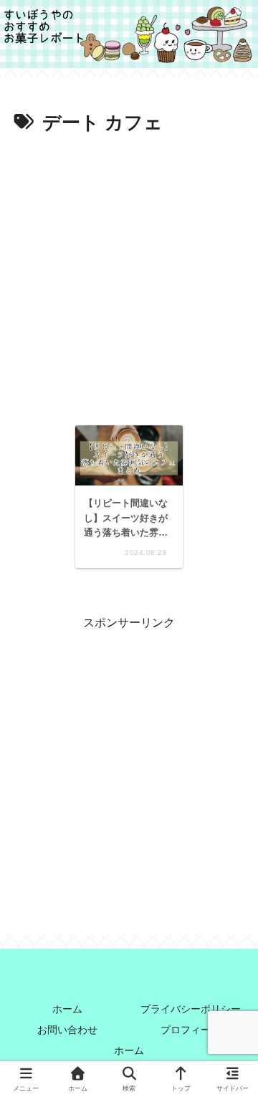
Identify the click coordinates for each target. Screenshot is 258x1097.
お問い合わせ (67, 1029)
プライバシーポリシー (190, 1009)
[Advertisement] (129, 276)
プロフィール (191, 1029)
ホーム (67, 1009)
